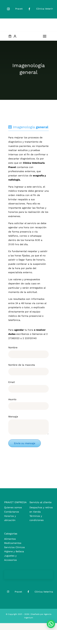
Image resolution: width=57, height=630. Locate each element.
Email (11, 382)
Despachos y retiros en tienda (41, 509)
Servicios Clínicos (14, 547)
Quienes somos (13, 507)
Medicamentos (12, 543)
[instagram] (8, 9)
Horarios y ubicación (10, 518)
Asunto (12, 399)
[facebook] (29, 9)
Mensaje (13, 416)
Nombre (12, 347)
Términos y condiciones (36, 518)
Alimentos (10, 538)
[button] (51, 624)
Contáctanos (11, 511)
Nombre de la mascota (21, 364)
